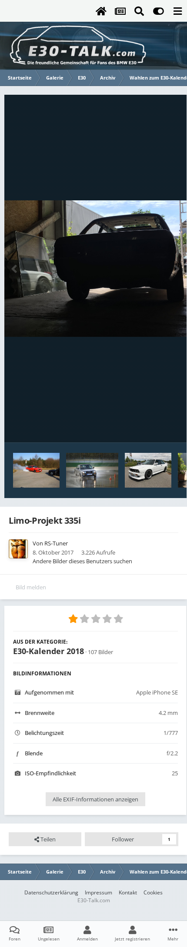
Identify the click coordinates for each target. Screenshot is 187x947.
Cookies (153, 892)
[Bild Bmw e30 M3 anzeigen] (148, 470)
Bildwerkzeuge (148, 427)
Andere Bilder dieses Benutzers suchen (82, 561)
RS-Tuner (56, 543)
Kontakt (128, 892)
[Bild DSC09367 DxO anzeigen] (92, 470)
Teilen (47, 839)
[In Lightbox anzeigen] (95, 268)
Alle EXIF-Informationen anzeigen (95, 799)
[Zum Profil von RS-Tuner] (18, 548)
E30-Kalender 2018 (48, 651)
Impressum (98, 892)
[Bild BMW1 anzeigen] (36, 470)
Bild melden (31, 587)
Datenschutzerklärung (51, 892)
